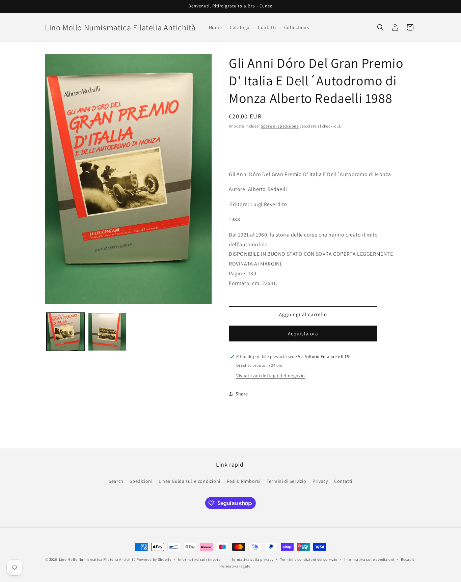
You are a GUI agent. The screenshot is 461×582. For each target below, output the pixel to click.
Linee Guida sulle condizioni (189, 481)
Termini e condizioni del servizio (308, 559)
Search (116, 481)
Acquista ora (303, 333)
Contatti (343, 481)
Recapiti (408, 559)
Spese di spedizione (280, 126)
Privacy (320, 481)
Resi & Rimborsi (244, 481)
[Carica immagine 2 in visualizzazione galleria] (107, 332)
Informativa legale (233, 566)
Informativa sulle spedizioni (369, 559)
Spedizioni (141, 481)
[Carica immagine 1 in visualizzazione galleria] (66, 332)
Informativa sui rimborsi (200, 559)
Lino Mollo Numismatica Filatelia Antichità (97, 559)
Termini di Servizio (286, 481)
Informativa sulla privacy (251, 559)
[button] (380, 27)
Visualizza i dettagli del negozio (270, 375)
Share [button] (242, 394)
